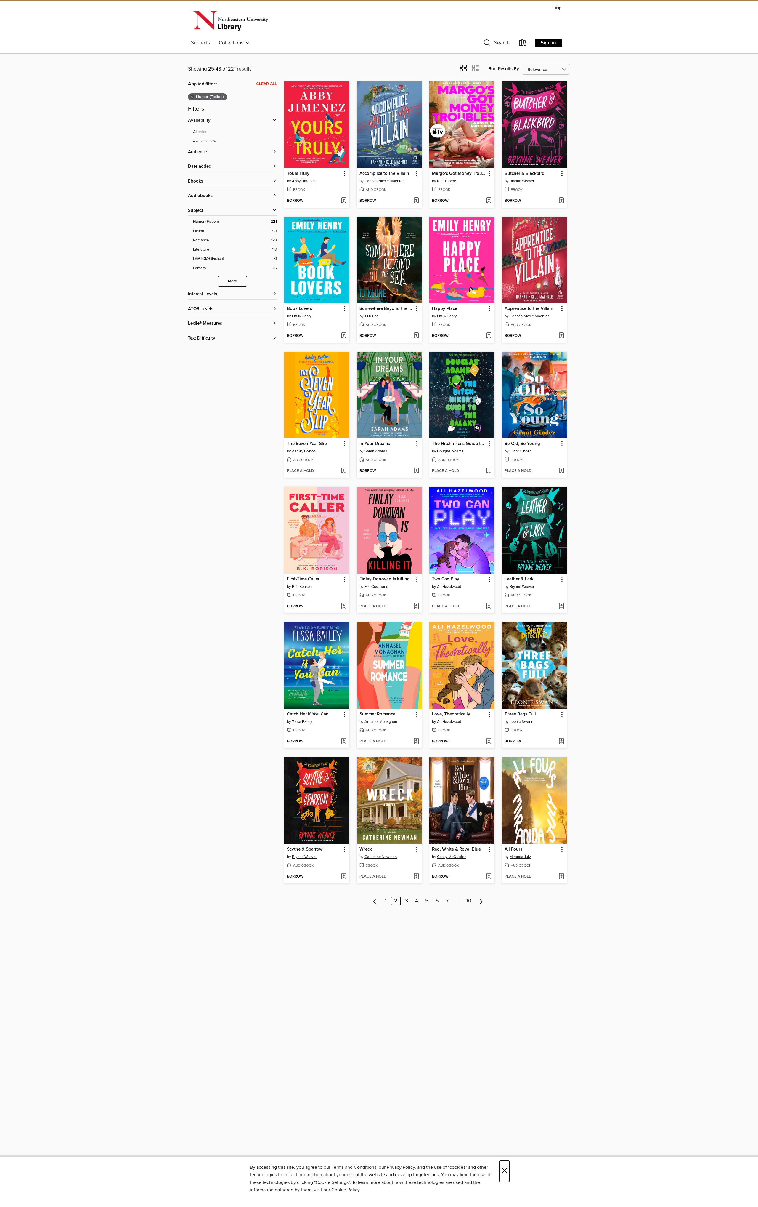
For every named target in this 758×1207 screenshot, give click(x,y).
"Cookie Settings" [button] (332, 1182)
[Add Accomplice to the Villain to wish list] (416, 201)
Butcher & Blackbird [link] (525, 173)
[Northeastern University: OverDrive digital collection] (230, 20)
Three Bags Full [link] (520, 714)
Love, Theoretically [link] (451, 714)
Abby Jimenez (303, 181)
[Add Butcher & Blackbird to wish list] (561, 201)
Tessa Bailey (302, 721)
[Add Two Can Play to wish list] (488, 606)
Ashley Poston (304, 451)
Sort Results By (504, 69)
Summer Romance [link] (377, 714)
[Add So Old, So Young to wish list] (561, 471)
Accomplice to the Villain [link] (384, 173)
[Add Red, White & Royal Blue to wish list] (488, 877)
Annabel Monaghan (380, 721)
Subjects (200, 43)
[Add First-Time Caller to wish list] (343, 606)
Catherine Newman (380, 856)
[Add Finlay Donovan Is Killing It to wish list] (416, 606)
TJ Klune (371, 316)
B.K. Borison (302, 586)
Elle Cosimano (376, 586)
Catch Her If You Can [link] (308, 714)
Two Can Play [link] (445, 579)
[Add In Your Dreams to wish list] (416, 471)
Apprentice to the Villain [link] (529, 308)
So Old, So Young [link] (522, 443)
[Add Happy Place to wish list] (488, 336)
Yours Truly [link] (298, 173)
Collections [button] (232, 43)
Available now (204, 141)
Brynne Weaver (522, 181)
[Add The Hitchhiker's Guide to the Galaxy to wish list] (488, 471)
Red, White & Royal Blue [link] (456, 849)
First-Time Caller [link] (303, 579)
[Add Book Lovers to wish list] (343, 336)
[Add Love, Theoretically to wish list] (488, 741)
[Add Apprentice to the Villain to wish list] (561, 336)
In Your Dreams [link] (374, 443)
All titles (199, 132)
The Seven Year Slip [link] (307, 443)
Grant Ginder (520, 451)
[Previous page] (374, 901)
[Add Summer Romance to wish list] (416, 741)
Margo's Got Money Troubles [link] (459, 173)
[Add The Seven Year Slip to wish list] (343, 471)
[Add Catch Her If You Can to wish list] (343, 741)
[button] (496, 44)
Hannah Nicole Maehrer (384, 181)
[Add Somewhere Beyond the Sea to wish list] (416, 336)
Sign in (548, 43)
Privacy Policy (401, 1167)
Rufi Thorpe (446, 181)
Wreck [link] (365, 849)
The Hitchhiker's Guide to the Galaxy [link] (459, 443)
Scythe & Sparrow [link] (304, 849)
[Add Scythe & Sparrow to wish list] (343, 877)
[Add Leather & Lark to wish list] (561, 606)
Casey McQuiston (451, 856)
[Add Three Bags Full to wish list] (561, 741)
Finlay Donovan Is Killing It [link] (386, 579)
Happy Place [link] (444, 308)
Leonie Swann (521, 721)
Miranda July (520, 856)
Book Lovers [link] (299, 308)
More (232, 281)
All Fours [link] (513, 849)
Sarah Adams (375, 451)
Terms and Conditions (354, 1167)
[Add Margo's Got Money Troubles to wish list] (488, 201)
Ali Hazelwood (449, 586)
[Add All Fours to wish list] (561, 877)
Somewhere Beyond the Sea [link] (386, 308)
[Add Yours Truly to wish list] (343, 201)
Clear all (266, 84)
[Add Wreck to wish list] (416, 877)
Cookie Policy (345, 1190)
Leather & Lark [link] (519, 579)
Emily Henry (301, 316)
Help (557, 8)
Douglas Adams (450, 451)
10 (468, 901)
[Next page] (481, 901)
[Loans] (523, 44)
